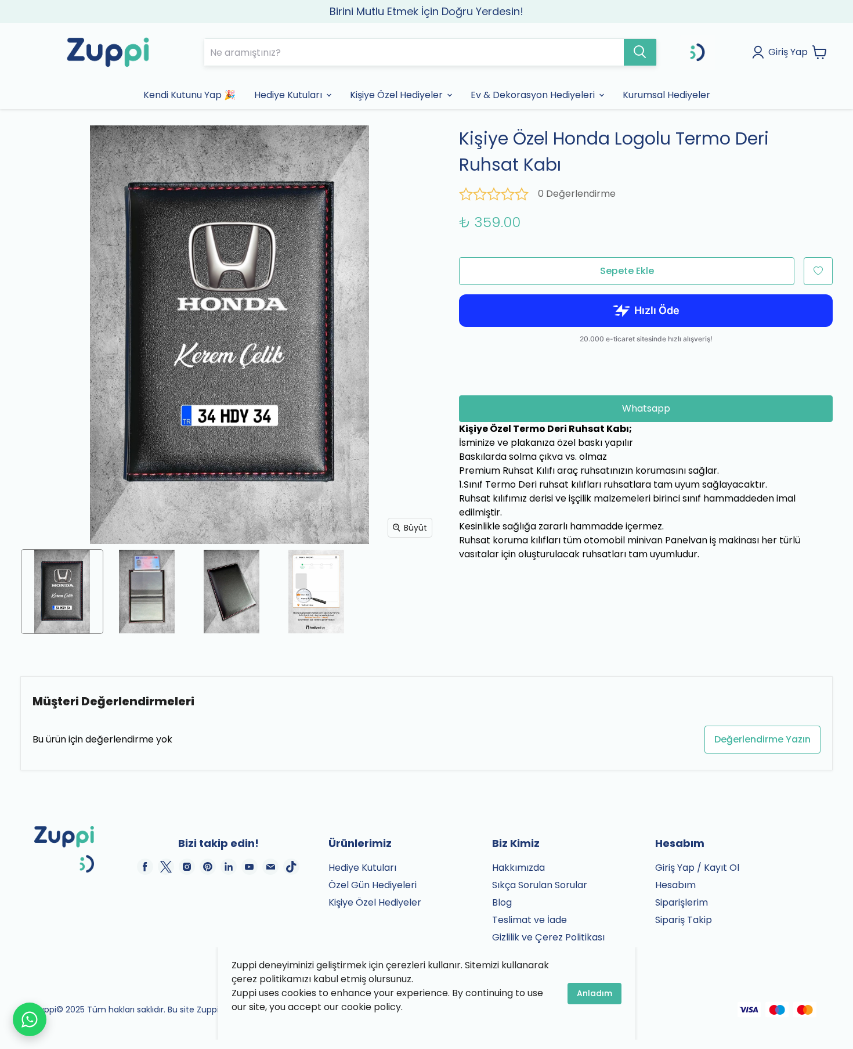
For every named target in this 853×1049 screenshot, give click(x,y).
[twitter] (166, 867)
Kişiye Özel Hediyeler (374, 902)
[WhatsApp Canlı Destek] (29, 1019)
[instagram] (187, 867)
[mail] (270, 867)
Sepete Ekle (627, 270)
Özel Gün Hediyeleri (372, 885)
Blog (502, 902)
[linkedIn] (229, 867)
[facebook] (145, 867)
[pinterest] (208, 867)
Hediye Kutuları (362, 867)
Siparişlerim (681, 902)
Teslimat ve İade (529, 920)
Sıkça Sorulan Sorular (539, 885)
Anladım (594, 993)
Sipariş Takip (683, 920)
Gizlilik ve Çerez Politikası (548, 937)
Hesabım (675, 885)
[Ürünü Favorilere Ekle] (818, 271)
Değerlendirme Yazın (762, 739)
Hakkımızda (518, 867)
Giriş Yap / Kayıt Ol (697, 867)
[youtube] (249, 867)
